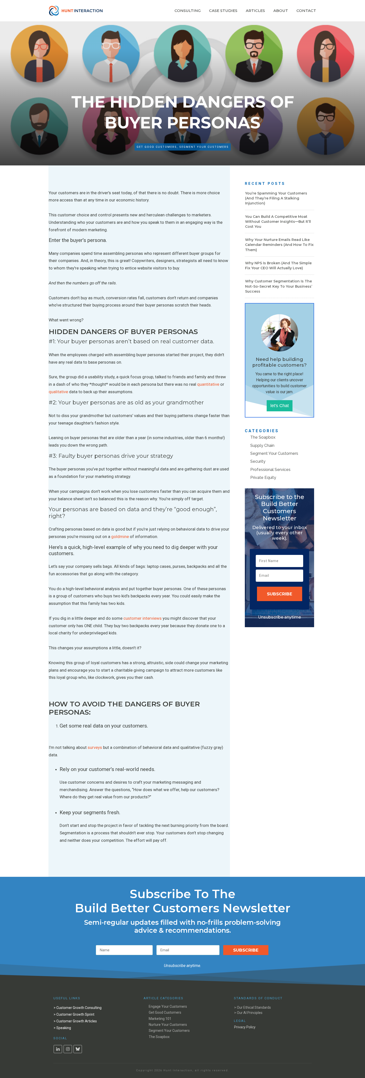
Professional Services (270, 469)
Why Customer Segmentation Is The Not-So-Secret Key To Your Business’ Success (278, 286)
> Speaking (62, 1028)
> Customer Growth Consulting (78, 1008)
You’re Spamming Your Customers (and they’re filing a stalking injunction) (276, 198)
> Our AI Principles (248, 1013)
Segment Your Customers (204, 147)
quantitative (208, 384)
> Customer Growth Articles (75, 1021)
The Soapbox (262, 437)
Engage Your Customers (168, 1006)
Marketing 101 (160, 1019)
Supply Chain (262, 445)
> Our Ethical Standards (252, 1007)
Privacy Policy (245, 1027)
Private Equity (263, 477)
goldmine (120, 536)
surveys (95, 747)
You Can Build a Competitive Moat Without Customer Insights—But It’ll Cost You (278, 221)
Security (257, 461)
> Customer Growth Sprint (74, 1014)
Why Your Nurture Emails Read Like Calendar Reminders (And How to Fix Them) (279, 244)
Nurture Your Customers (168, 1025)
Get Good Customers (157, 147)
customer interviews (142, 618)
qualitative (58, 391)
